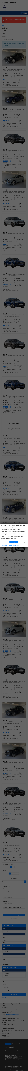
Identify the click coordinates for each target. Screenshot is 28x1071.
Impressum (16, 545)
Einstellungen (23, 542)
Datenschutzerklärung (6, 545)
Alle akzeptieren (13, 542)
